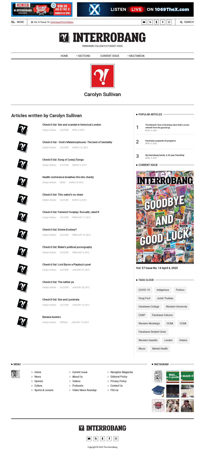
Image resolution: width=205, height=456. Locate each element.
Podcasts (76, 385)
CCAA (183, 323)
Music (142, 348)
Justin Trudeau (165, 298)
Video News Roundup (83, 390)
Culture (64, 130)
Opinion (64, 322)
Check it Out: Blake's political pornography (67, 247)
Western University (176, 306)
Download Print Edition (62, 22)
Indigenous (163, 289)
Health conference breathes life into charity (68, 177)
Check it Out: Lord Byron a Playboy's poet (66, 264)
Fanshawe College (149, 306)
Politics (180, 289)
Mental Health (160, 348)
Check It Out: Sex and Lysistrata (60, 299)
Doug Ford (144, 298)
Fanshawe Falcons (162, 315)
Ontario (183, 340)
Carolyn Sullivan (49, 130)
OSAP (142, 315)
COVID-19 (144, 289)
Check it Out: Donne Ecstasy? (59, 229)
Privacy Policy (118, 381)
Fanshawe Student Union (152, 331)
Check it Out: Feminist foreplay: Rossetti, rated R (70, 212)
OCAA (170, 323)
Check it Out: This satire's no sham (62, 194)
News (62, 182)
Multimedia (136, 55)
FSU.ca (113, 390)
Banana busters (51, 317)
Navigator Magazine (121, 372)
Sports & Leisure (43, 390)
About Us (76, 376)
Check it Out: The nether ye (58, 282)
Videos (75, 381)
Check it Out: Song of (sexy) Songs (63, 159)
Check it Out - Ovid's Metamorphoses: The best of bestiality (77, 142)
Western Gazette (148, 340)
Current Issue (109, 55)
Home (64, 55)
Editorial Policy (118, 376)
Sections (84, 55)
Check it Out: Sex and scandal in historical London (71, 124)
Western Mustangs (149, 323)
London (168, 340)
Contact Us (116, 385)
